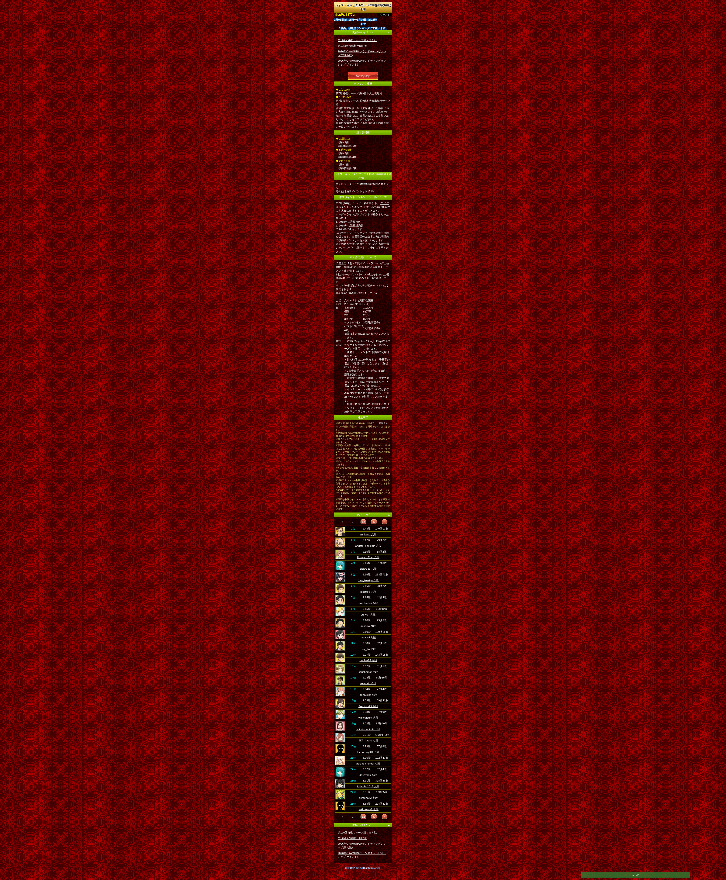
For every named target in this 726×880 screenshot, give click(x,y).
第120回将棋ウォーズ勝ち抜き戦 (357, 40)
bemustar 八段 (368, 694)
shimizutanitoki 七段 (368, 729)
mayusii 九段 (368, 637)
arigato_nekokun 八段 (368, 545)
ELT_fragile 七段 (368, 740)
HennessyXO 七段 (368, 752)
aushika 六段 (368, 625)
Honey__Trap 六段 (368, 557)
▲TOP (635, 875)
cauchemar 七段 (368, 671)
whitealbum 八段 (368, 717)
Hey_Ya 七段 (368, 649)
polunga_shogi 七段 (368, 763)
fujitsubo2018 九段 (368, 786)
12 (363, 521)
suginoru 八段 (368, 534)
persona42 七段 (368, 797)
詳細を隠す (363, 76)
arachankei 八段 (368, 603)
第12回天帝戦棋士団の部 (352, 45)
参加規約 (383, 423)
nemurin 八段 (368, 683)
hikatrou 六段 (368, 591)
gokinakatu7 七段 (368, 809)
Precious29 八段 (368, 706)
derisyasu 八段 (368, 774)
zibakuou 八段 (368, 568)
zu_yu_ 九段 (368, 614)
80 (373, 521)
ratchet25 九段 (368, 660)
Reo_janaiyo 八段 (368, 580)
